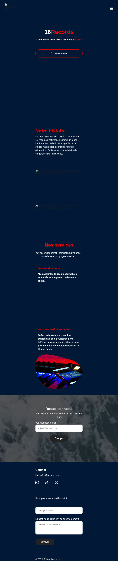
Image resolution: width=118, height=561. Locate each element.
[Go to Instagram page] (37, 482)
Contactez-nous (59, 53)
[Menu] (111, 8)
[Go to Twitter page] (56, 482)
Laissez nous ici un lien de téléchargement (57, 519)
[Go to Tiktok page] (46, 482)
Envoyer (59, 438)
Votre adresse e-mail (45, 423)
